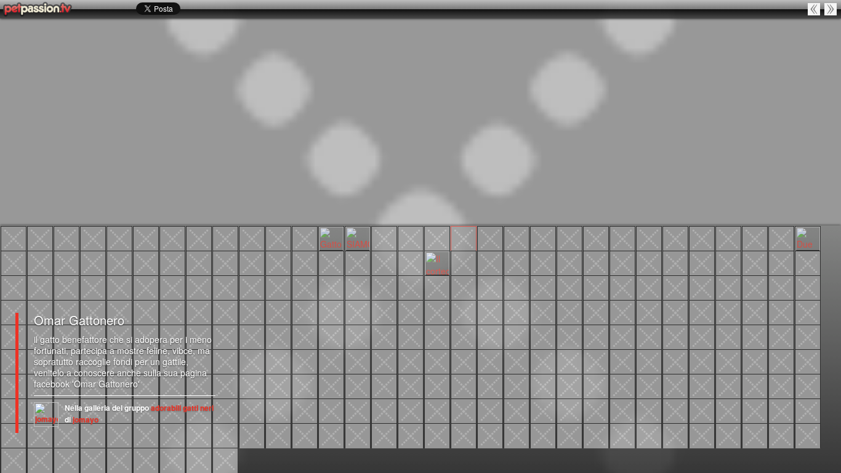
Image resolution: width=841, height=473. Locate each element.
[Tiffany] (384, 385)
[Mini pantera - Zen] (304, 262)
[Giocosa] (251, 262)
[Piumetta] (384, 311)
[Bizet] (596, 385)
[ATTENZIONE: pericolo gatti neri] (675, 238)
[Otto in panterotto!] (702, 262)
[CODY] (543, 435)
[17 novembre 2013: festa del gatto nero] (463, 361)
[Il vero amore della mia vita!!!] (622, 410)
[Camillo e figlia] (728, 238)
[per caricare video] (702, 435)
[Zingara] (543, 410)
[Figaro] (225, 410)
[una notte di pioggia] (278, 410)
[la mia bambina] (807, 435)
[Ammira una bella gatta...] (278, 361)
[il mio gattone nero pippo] (225, 459)
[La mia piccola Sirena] (66, 262)
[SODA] (596, 361)
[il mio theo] (410, 262)
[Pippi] (93, 287)
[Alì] (251, 311)
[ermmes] (199, 262)
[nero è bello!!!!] (702, 385)
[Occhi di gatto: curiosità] (754, 385)
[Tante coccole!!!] (384, 287)
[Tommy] (569, 238)
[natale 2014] (463, 311)
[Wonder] (675, 336)
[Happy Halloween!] (331, 336)
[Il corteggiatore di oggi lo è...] (437, 262)
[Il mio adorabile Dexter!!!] (13, 410)
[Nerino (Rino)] (781, 287)
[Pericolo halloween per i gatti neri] (596, 262)
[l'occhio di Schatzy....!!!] (331, 410)
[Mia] (649, 435)
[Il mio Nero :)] (410, 287)
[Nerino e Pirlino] (728, 435)
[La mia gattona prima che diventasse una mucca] (463, 262)
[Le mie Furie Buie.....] (304, 435)
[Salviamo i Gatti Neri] (437, 410)
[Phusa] (516, 287)
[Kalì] (384, 361)
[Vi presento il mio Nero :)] (569, 287)
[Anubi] (728, 361)
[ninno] (649, 361)
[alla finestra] (490, 385)
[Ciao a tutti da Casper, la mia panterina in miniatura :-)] (516, 238)
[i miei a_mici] (437, 361)
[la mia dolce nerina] (728, 336)
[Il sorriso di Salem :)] (119, 262)
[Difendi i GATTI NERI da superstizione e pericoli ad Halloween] (781, 361)
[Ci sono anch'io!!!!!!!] (596, 435)
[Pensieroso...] (410, 311)
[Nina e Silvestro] (199, 459)
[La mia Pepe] (331, 262)
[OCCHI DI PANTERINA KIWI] (675, 311)
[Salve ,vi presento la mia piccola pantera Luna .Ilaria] (807, 287)
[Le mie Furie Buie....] (278, 435)
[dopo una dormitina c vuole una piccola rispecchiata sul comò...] (40, 311)
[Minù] (516, 262)
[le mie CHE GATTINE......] (622, 435)
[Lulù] (463, 336)
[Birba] (622, 385)
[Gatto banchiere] (410, 238)
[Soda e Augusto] (569, 361)
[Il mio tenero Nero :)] (357, 287)
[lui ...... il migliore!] (543, 385)
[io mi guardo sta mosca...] (93, 435)
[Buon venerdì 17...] (781, 410)
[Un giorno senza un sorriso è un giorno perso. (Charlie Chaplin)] (40, 262)
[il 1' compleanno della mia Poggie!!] (569, 336)
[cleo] (596, 336)
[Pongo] (251, 287)
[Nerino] (40, 238)
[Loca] (172, 238)
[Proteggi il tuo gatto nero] (516, 410)
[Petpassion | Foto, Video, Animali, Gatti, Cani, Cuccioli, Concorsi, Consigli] (38, 9)
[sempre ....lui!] (516, 385)
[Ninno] (754, 361)
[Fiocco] (304, 311)
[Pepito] (781, 238)
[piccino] (754, 262)
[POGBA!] (357, 361)
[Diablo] (384, 410)
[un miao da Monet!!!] (40, 435)
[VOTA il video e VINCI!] (146, 311)
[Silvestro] (410, 435)
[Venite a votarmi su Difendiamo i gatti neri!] (463, 410)
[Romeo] (754, 238)
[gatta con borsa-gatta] (119, 435)
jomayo (86, 419)
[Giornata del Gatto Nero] (596, 238)
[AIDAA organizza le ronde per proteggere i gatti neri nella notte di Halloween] (490, 410)
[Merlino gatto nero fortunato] (13, 435)
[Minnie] (622, 361)
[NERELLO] (331, 361)
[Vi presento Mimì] (93, 262)
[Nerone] (569, 262)
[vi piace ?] (146, 262)
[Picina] (596, 311)
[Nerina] (622, 262)
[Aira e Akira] (831, 9)
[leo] (251, 435)
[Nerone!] (622, 287)
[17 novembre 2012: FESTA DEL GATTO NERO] (304, 410)
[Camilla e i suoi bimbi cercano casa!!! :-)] (516, 361)
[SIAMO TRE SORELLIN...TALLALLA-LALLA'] (357, 238)
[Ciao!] (225, 262)
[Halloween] (702, 287)
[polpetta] (199, 287)
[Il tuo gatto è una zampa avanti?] (807, 385)
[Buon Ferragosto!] (807, 410)
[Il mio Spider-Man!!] (814, 9)
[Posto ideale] (357, 262)
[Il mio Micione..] (649, 311)
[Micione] (622, 311)
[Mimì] (13, 361)
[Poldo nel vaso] (807, 361)
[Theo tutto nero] (649, 238)
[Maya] (119, 459)
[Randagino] (781, 336)
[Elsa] (569, 410)
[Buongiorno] (13, 287)
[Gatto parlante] (331, 238)
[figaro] (463, 435)
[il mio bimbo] (225, 238)
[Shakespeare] (172, 311)
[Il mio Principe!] (702, 410)
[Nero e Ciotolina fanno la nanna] (146, 287)
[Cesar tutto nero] (807, 336)
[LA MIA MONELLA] (437, 311)
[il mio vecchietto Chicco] (649, 410)
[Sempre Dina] (675, 361)
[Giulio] (463, 385)
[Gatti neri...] (490, 361)
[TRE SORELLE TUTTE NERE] (384, 238)
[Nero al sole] (543, 287)
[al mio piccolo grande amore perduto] (516, 435)
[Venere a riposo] (304, 238)
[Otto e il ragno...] (278, 336)
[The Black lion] (13, 238)
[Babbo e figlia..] (569, 311)
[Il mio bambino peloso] (437, 435)
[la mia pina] (66, 435)
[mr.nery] (93, 311)
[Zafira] (199, 238)
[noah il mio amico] (437, 287)
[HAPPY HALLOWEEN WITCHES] (384, 336)
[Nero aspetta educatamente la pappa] (119, 287)
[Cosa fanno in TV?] (490, 287)
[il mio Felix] (675, 410)
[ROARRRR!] (728, 262)
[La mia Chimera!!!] (172, 435)
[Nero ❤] (66, 287)
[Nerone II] (516, 336)
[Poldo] (146, 435)
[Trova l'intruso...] (304, 361)
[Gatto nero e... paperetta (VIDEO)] (781, 385)
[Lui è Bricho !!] (754, 435)
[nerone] (410, 385)
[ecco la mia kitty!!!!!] (40, 459)
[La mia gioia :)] (225, 287)
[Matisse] (728, 311)
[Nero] (304, 287)
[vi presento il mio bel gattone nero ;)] (543, 238)
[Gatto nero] (384, 262)
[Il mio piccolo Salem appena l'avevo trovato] (649, 262)
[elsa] (357, 410)
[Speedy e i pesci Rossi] (543, 262)
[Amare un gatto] (596, 410)
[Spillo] (331, 385)
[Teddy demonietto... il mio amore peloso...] (596, 287)
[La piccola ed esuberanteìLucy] (410, 361)
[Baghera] (357, 311)
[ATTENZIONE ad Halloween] (437, 336)
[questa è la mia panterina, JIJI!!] (702, 336)
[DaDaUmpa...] (543, 311)
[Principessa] (278, 238)
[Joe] (622, 336)
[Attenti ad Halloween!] (410, 410)
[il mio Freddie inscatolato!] (490, 262)
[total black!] (199, 435)
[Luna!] (384, 435)
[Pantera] (675, 435)
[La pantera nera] (622, 238)
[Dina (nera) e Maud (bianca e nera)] (702, 361)
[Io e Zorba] (410, 336)
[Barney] (543, 361)
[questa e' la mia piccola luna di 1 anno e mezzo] (516, 311)
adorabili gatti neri (182, 407)
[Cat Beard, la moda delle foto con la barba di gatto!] (728, 385)
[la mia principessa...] (728, 410)
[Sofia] (754, 336)
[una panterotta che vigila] (146, 238)
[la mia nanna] (225, 336)
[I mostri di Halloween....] (304, 336)
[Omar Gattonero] (463, 238)
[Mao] (675, 385)
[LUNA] (278, 287)
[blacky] (172, 287)
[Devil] (172, 459)
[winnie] (702, 238)
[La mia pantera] (781, 435)
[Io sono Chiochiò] (463, 287)
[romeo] (807, 262)
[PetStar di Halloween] (357, 385)
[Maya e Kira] (66, 459)
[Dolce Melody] (278, 385)
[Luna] (754, 287)
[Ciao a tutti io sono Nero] (675, 287)
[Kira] (93, 459)
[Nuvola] (649, 336)
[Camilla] (331, 435)
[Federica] (172, 262)
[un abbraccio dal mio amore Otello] (13, 311)
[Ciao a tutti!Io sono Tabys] (675, 262)
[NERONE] (543, 336)
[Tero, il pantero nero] (146, 459)
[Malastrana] (199, 311)
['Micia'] (754, 410)
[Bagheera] (225, 361)
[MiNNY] (569, 435)
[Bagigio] (331, 311)
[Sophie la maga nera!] (490, 336)
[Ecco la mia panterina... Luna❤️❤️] (66, 311)
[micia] (278, 311)
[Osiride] (119, 238)
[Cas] (278, 262)
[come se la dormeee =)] (251, 361)
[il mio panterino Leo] (569, 385)
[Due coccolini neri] (807, 238)
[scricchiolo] (781, 262)
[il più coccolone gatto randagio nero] (357, 435)
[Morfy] (13, 262)
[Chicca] (781, 311)
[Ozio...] (93, 238)
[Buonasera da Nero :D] (40, 287)
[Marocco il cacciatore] (13, 385)
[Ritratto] (66, 238)
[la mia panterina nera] (649, 385)
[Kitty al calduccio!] (251, 336)
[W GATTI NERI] (702, 311)
